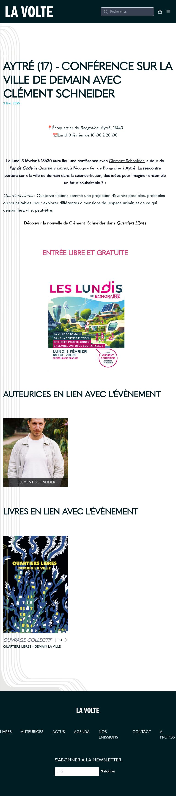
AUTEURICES (32, 732)
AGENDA (82, 732)
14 (61, 640)
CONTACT (141, 732)
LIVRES (6, 732)
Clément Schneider (126, 161)
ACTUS (58, 732)
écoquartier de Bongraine (98, 168)
